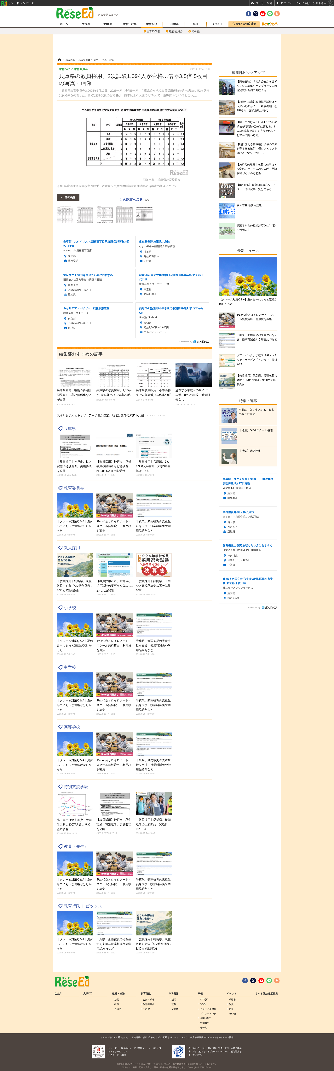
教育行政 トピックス (83, 906)
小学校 (70, 607)
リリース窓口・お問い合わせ (114, 1037)
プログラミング (208, 1013)
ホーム (64, 24)
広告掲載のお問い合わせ (143, 1037)
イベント (217, 24)
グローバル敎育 (208, 1009)
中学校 (70, 667)
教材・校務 (130, 24)
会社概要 (162, 1037)
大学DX (107, 24)
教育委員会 (176, 31)
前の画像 (70, 197)
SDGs (203, 1004)
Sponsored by (185, 342)
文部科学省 (153, 31)
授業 (116, 999)
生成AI (86, 24)
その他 (196, 31)
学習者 (232, 999)
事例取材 (204, 1022)
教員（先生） (76, 846)
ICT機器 (174, 24)
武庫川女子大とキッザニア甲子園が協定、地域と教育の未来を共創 (111, 415)
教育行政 (151, 24)
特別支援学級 (76, 786)
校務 (116, 1004)
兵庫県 (70, 428)
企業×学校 (205, 1018)
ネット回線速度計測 (266, 993)
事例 (195, 24)
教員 (231, 1004)
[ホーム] (59, 59)
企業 (231, 1009)
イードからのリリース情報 (220, 1037)
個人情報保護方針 (198, 1037)
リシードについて (178, 1037)
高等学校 (72, 727)
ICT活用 (204, 999)
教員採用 (72, 548)
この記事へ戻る (134, 199)
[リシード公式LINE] (269, 980)
